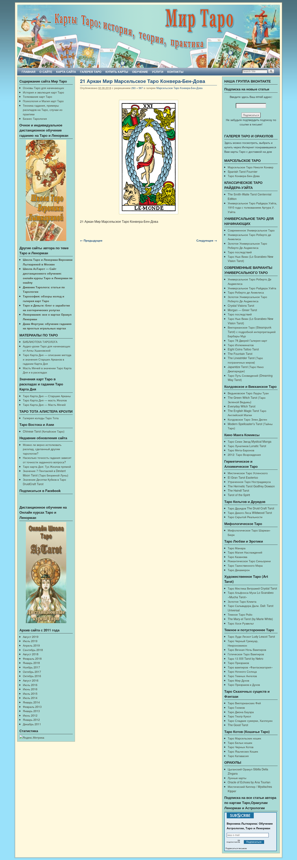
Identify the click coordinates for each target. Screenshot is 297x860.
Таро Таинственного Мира (245, 565)
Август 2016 (30, 680)
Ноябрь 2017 (31, 667)
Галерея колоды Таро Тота (41, 418)
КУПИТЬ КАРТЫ (116, 72)
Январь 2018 (31, 663)
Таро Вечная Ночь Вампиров (247, 649)
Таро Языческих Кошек (243, 751)
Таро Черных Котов (240, 747)
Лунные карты (237, 778)
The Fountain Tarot (240, 353)
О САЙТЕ (45, 72)
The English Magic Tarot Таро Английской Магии (247, 412)
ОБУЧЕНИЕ (140, 72)
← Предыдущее (91, 240)
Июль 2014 (30, 698)
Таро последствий (240, 252)
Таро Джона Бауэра (241, 712)
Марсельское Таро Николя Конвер (250, 167)
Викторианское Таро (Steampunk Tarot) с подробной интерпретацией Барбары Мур (252, 331)
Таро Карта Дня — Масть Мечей (44, 404)
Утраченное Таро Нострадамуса (249, 481)
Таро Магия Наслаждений (245, 552)
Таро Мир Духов (238, 680)
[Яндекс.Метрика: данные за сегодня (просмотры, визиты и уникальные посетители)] (31, 737)
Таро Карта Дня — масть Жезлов (45, 400)
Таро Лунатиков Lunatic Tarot (247, 446)
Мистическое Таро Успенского (248, 473)
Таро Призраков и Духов (244, 684)
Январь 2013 (31, 711)
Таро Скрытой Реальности (245, 517)
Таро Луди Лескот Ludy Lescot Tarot (251, 636)
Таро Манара (236, 548)
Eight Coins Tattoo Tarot (243, 349)
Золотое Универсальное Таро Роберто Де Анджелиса (247, 245)
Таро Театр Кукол (239, 716)
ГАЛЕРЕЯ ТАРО (90, 72)
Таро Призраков (238, 663)
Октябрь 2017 (32, 671)
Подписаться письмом (236, 848)
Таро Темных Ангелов (242, 676)
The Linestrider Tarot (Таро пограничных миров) (245, 360)
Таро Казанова (237, 557)
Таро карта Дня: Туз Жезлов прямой (47, 466)
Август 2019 (30, 636)
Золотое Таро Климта (242, 601)
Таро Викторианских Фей (244, 703)
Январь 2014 (31, 702)
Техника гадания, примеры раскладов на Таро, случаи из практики (42, 109)
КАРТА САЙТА (66, 72)
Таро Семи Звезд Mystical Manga (249, 441)
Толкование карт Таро (37, 96)
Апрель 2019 (31, 645)
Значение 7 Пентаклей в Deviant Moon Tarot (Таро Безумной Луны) (45, 473)
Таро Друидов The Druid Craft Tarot (251, 508)
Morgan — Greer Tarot (242, 310)
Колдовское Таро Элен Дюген (247, 419)
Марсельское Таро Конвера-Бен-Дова (179, 88)
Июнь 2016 (30, 689)
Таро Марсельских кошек (244, 738)
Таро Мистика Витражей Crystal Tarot (252, 588)
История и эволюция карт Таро (43, 92)
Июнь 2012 (30, 715)
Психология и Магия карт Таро (43, 101)
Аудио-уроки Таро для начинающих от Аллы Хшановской (46, 348)
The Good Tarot (238, 725)
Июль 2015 (30, 693)
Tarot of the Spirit (239, 495)
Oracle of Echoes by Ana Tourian (249, 782)
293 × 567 (137, 88)
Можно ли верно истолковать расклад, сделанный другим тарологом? (42, 448)
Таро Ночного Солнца (242, 671)
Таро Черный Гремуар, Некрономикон (243, 643)
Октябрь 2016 (32, 676)
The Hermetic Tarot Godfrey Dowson (251, 486)
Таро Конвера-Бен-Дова (244, 176)
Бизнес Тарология (35, 118)
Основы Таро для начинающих (43, 88)
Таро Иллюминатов (241, 345)
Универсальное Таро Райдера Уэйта (252, 288)
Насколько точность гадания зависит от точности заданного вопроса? (47, 459)
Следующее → (206, 240)
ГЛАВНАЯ (28, 72)
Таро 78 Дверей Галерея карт (247, 340)
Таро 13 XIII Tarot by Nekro (245, 658)
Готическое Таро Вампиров (246, 654)
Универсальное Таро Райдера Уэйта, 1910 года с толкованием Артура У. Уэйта (252, 207)
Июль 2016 (30, 685)
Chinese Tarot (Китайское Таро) (43, 431)
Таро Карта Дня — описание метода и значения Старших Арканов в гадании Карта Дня (47, 359)
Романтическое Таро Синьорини (249, 561)
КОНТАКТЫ (175, 72)
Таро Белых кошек (240, 742)
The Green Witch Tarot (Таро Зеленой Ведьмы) (246, 399)
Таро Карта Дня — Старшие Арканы (47, 396)
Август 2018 (30, 654)
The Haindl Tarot (238, 490)
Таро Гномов (236, 707)
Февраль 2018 (32, 658)
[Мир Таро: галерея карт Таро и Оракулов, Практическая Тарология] (148, 36)
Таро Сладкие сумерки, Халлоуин (250, 720)
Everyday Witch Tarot (241, 406)
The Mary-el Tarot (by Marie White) (250, 619)
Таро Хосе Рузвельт (241, 623)
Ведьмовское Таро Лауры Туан (248, 393)
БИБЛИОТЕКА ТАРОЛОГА (40, 341)
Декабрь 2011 (32, 724)
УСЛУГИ (157, 72)
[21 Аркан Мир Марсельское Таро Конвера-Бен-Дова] (148, 157)
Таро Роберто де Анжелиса (246, 292)
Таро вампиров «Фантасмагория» (250, 667)
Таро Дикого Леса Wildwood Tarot (250, 512)
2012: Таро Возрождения (244, 454)
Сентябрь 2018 (33, 650)
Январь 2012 (31, 719)
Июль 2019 (30, 641)
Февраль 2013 (32, 706)
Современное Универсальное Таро (251, 230)
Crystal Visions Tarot (241, 305)
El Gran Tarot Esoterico (243, 477)
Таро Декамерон (239, 570)
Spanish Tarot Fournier (242, 171)
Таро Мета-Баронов (241, 450)
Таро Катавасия (238, 756)
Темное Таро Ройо (240, 614)
